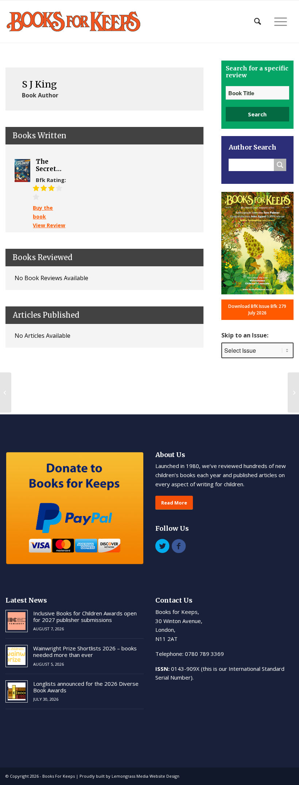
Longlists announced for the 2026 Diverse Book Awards (86, 686)
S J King (39, 84)
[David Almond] (5, 392)
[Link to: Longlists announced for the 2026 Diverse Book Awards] (17, 691)
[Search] (258, 21)
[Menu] (281, 21)
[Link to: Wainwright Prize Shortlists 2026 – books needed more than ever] (17, 656)
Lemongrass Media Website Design (145, 776)
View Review (49, 225)
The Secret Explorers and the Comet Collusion (51, 165)
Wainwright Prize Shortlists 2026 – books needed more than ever (85, 651)
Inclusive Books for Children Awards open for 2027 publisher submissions (85, 616)
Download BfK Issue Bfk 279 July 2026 (257, 309)
